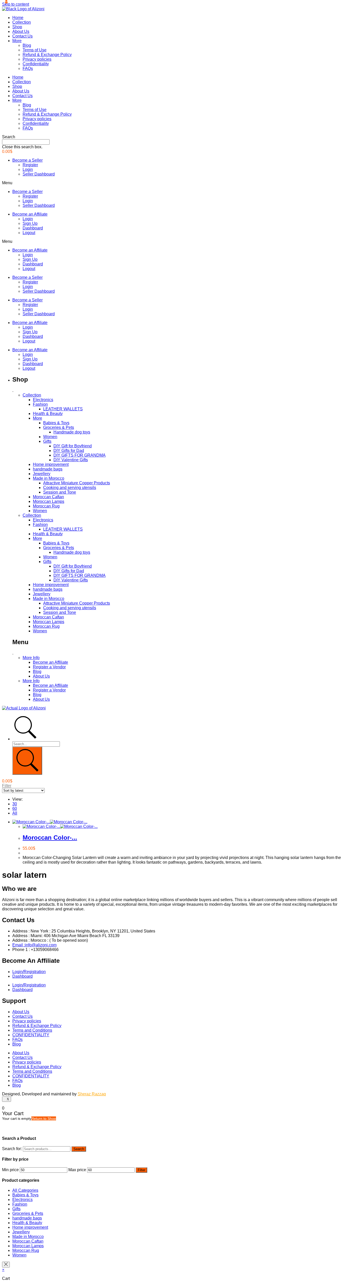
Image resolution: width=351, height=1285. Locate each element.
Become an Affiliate (30, 214)
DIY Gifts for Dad (68, 450)
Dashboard (33, 228)
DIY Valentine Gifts (70, 460)
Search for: (12, 1149)
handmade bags (47, 469)
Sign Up (30, 223)
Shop (17, 27)
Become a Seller (27, 160)
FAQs (28, 68)
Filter (141, 1170)
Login (28, 169)
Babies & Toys (56, 423)
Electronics (43, 399)
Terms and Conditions (32, 1030)
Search (78, 1149)
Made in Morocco (48, 478)
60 (14, 808)
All (14, 813)
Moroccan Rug (46, 506)
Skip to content (15, 4)
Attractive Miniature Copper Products (76, 483)
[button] (175, 137)
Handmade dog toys (71, 432)
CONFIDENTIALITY (30, 1035)
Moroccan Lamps (48, 501)
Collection (21, 22)
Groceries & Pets (58, 427)
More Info (31, 657)
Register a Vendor (49, 667)
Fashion (40, 404)
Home (17, 17)
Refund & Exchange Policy (47, 54)
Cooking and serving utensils (69, 487)
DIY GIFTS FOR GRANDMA (79, 455)
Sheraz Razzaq (92, 1094)
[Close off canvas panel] (6, 1265)
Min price (10, 1170)
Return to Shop (43, 1118)
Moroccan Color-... (50, 837)
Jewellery (41, 474)
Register (30, 165)
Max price (77, 1170)
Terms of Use (35, 50)
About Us (20, 31)
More (17, 41)
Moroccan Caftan (48, 497)
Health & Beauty (48, 413)
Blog (27, 45)
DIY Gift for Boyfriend (72, 446)
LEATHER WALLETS (63, 409)
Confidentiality (36, 64)
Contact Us (22, 36)
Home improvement (51, 464)
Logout (29, 232)
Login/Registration (29, 971)
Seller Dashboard (39, 174)
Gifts (47, 441)
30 (14, 804)
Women (50, 437)
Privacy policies (37, 59)
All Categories (25, 1190)
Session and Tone (59, 492)
